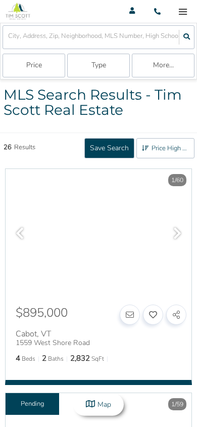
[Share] (176, 315)
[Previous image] (20, 234)
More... (163, 65)
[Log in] (132, 11)
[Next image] (177, 234)
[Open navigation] (182, 12)
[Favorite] (153, 315)
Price (34, 65)
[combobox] (9, 37)
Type (98, 65)
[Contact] (130, 315)
